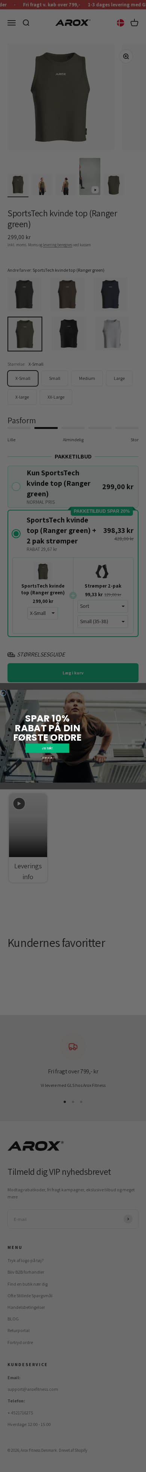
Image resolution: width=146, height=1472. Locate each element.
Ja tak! (47, 748)
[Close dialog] (3, 692)
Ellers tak (47, 757)
